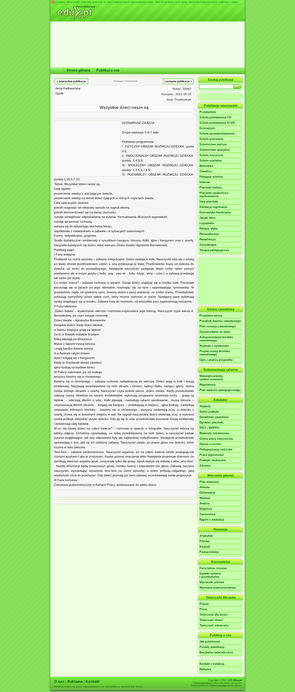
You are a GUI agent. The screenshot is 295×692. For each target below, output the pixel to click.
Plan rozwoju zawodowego (218, 326)
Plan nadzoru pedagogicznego (220, 390)
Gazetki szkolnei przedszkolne (210, 575)
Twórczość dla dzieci (214, 614)
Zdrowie (205, 465)
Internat (205, 182)
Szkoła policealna (211, 139)
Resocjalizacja (209, 234)
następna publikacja (178, 81)
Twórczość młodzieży (214, 625)
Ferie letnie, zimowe (213, 568)
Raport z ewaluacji (212, 519)
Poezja (204, 603)
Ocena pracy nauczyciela (216, 438)
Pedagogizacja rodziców (216, 449)
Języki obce (207, 217)
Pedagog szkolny (211, 176)
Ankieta (204, 487)
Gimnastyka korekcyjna (215, 212)
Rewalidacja (208, 239)
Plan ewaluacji (209, 481)
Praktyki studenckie (213, 460)
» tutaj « (234, 2)
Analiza (204, 503)
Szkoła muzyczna (211, 155)
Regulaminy (208, 384)
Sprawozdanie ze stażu (215, 331)
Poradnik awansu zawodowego (220, 321)
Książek (205, 546)
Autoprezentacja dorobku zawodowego (216, 339)
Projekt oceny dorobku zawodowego (215, 353)
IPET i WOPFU (209, 427)
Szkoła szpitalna (211, 160)
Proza (203, 609)
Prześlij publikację (212, 647)
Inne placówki (209, 201)
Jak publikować (210, 641)
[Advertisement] (87, 149)
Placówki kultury (211, 187)
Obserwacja (207, 492)
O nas (59, 681)
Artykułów (206, 535)
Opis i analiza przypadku (216, 359)
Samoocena (207, 514)
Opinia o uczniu (210, 444)
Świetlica (206, 171)
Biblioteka (206, 166)
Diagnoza (206, 508)
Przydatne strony (211, 315)
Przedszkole (183, 99)
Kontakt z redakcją (212, 663)
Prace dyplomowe (212, 454)
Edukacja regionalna (213, 207)
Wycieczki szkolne (212, 582)
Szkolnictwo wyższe (213, 144)
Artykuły (205, 406)
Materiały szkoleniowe (214, 433)
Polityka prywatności (203, 683)
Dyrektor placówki (212, 422)
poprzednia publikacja (71, 81)
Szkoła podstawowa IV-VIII (217, 122)
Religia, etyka (208, 228)
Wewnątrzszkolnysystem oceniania (211, 377)
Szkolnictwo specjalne (215, 149)
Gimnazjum (207, 128)
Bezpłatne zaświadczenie (216, 652)
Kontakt (93, 681)
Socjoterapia (208, 244)
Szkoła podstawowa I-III (215, 117)
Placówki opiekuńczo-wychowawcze (214, 194)
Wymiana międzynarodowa (218, 587)
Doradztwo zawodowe (214, 417)
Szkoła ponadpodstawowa (217, 133)
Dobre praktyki (209, 411)
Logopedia (207, 223)
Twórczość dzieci (211, 620)
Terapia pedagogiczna (214, 250)
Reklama (205, 669)
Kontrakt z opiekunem (214, 345)
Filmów (204, 541)
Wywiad (205, 498)
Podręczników (209, 552)
